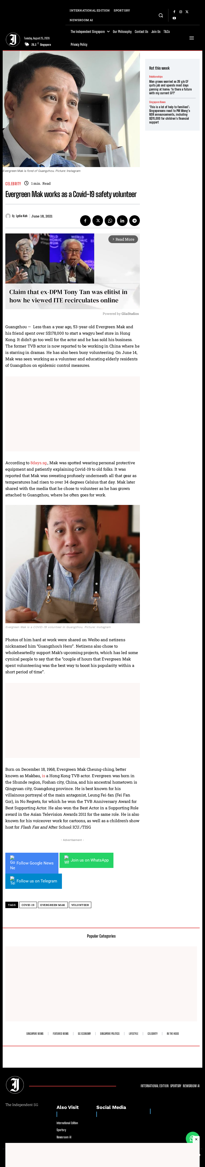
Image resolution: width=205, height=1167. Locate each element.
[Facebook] (174, 12)
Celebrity (13, 184)
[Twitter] (187, 12)
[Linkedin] (122, 220)
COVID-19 (28, 905)
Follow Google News (35, 863)
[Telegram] (134, 220)
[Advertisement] (72, 413)
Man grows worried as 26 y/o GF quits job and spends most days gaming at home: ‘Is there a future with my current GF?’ (170, 87)
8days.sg (38, 462)
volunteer (80, 905)
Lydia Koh (21, 216)
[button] (161, 15)
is (43, 775)
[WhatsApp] (110, 220)
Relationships (156, 76)
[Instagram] (181, 12)
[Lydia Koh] (8, 216)
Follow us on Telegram (37, 881)
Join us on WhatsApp (90, 860)
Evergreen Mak (52, 905)
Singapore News (157, 102)
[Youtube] (174, 18)
